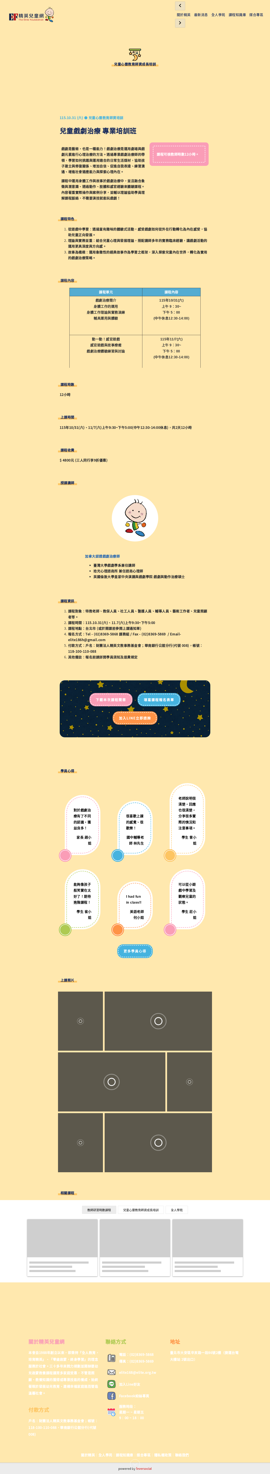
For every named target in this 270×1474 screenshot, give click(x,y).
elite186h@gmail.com (87, 639)
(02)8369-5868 (106, 633)
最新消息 (201, 14)
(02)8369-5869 (154, 633)
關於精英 (184, 14)
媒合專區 (256, 14)
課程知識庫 (237, 14)
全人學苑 (218, 14)
